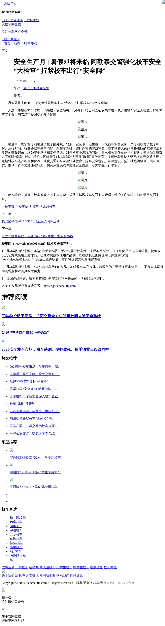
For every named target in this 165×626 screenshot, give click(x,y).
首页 (7, 43)
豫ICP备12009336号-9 (119, 583)
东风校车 (16, 538)
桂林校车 (16, 543)
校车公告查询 (12, 20)
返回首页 (9, 3)
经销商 (34, 567)
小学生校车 (64, 567)
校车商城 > (11, 39)
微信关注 (20, 25)
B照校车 (16, 526)
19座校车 (16, 522)
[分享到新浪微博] (9, 94)
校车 (86, 103)
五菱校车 (16, 534)
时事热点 (30, 43)
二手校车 (21, 567)
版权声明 (21, 575)
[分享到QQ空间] (9, 79)
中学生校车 (81, 567)
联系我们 (62, 575)
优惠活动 (8, 567)
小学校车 (16, 547)
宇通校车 (16, 530)
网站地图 (49, 575)
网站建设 (76, 575)
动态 (17, 43)
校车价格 (25, 206)
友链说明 (35, 575)
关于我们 (8, 575)
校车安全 (57, 103)
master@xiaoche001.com (59, 286)
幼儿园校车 (47, 206)
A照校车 (16, 551)
